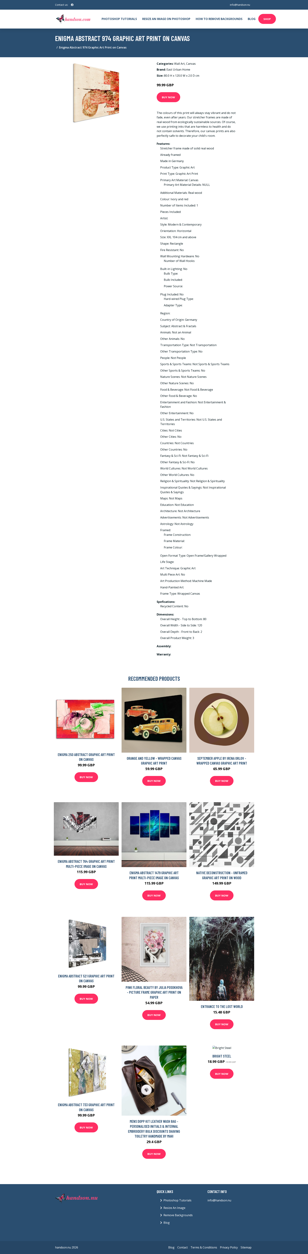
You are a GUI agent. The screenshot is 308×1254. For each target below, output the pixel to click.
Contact (182, 1247)
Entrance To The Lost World (222, 1006)
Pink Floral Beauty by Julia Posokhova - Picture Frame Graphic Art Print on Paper (154, 992)
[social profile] (72, 4)
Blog (252, 19)
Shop (267, 19)
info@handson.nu (240, 4)
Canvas (191, 64)
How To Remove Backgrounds (219, 19)
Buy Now (168, 97)
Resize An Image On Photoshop (166, 19)
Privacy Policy (229, 1247)
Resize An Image (174, 1208)
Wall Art (179, 64)
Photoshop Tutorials (119, 19)
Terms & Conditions (204, 1247)
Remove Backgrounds (178, 1215)
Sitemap (246, 1247)
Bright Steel (221, 1056)
